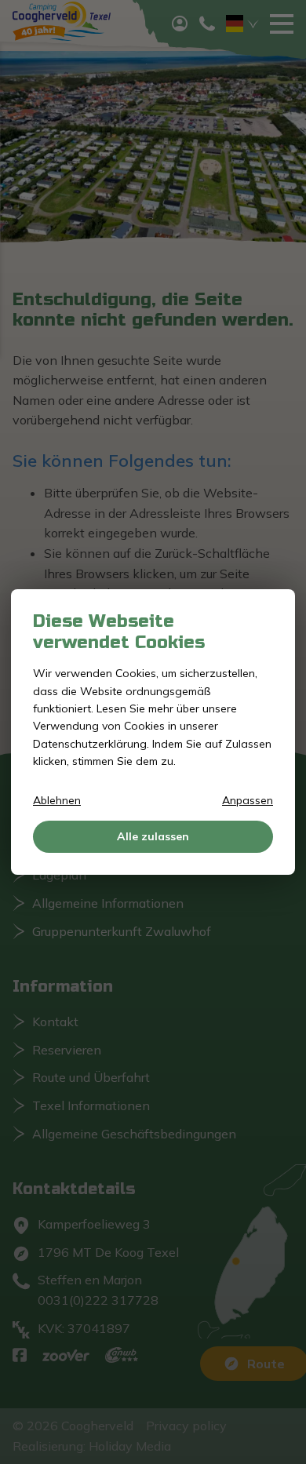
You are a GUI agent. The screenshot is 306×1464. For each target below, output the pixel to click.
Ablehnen (57, 800)
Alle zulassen (153, 836)
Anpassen (247, 800)
